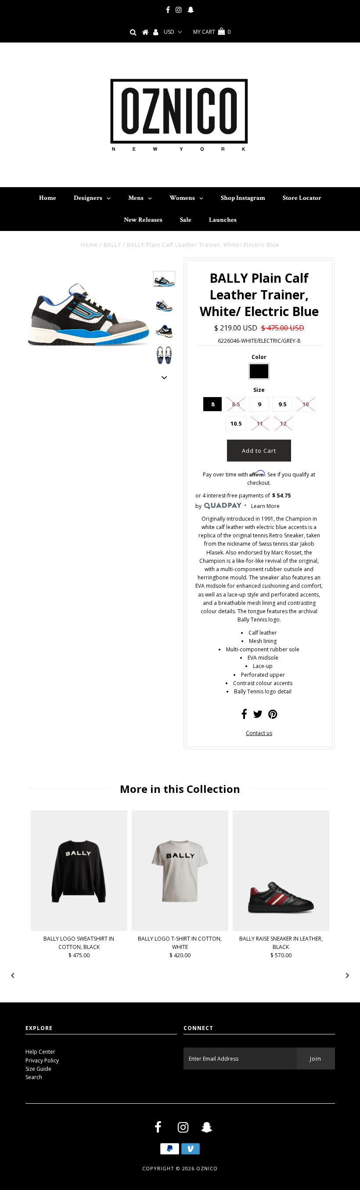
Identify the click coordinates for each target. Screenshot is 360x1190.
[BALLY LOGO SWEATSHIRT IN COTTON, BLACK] (79, 929)
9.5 (282, 404)
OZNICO (207, 1168)
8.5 (236, 404)
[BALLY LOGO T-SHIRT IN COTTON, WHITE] (180, 929)
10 (305, 404)
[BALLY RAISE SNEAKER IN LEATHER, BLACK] (281, 929)
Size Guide (38, 1069)
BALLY (112, 245)
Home (89, 245)
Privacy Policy (42, 1060)
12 (283, 423)
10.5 (235, 423)
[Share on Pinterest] (272, 716)
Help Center (40, 1051)
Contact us (259, 733)
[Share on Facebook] (244, 716)
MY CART (211, 32)
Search (33, 1077)
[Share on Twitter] (258, 716)
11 (260, 423)
